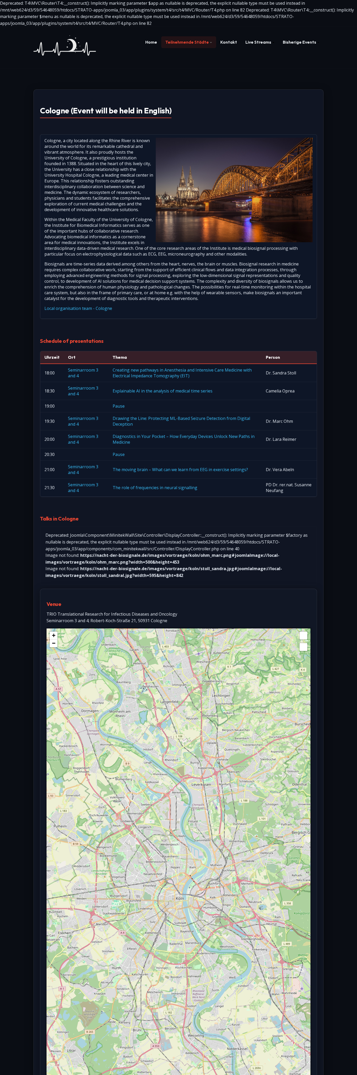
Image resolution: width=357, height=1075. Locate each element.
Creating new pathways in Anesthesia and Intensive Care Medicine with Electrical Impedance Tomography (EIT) (182, 373)
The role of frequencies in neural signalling (155, 487)
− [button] (53, 643)
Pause (119, 406)
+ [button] (53, 635)
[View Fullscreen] (303, 635)
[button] (188, 42)
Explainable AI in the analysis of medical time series (162, 391)
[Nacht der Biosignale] (64, 44)
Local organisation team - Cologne (78, 308)
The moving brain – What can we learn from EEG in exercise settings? (180, 469)
